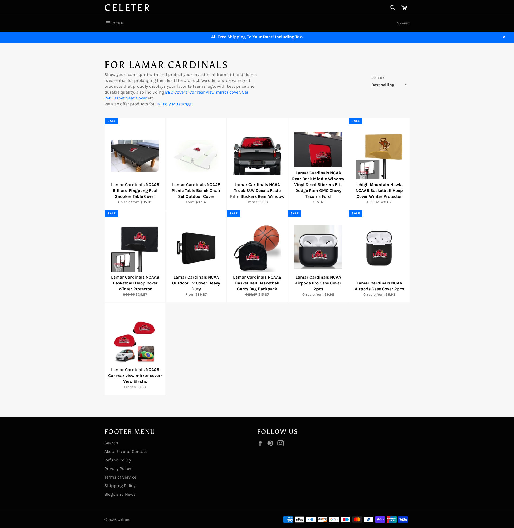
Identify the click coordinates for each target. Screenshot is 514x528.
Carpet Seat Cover (129, 98)
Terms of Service (120, 477)
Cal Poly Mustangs (174, 103)
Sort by (377, 78)
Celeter (127, 8)
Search (111, 442)
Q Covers (179, 92)
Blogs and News (119, 494)
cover (234, 92)
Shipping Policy (119, 485)
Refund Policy (117, 460)
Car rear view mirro (208, 92)
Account (403, 23)
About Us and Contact (125, 451)
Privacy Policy (117, 468)
